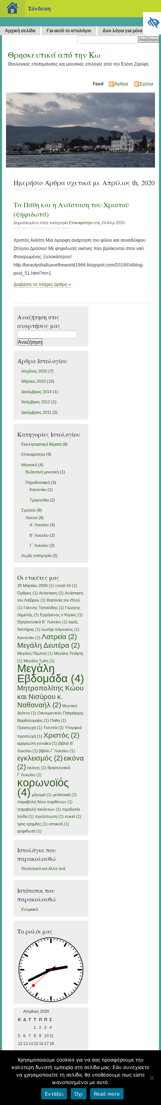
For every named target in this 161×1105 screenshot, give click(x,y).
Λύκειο (31, 517)
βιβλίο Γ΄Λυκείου (57, 751)
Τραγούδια (39, 500)
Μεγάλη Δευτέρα (48, 645)
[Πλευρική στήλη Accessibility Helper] (152, 21)
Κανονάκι (38, 489)
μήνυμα (42, 794)
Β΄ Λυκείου (39, 535)
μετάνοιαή (65, 794)
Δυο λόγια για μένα (122, 30)
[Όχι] (151, 1077)
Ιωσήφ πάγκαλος (60, 629)
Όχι (79, 1094)
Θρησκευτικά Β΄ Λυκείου (42, 622)
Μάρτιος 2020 (33, 381)
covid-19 (66, 585)
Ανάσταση (51, 593)
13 (25, 1043)
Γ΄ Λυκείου (39, 545)
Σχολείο (28, 510)
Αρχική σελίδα (20, 30)
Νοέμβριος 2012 (35, 402)
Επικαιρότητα (80, 222)
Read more (107, 1094)
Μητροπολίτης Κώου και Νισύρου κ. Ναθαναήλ (50, 696)
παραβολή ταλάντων (39, 809)
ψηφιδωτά (29, 831)
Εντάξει (54, 1094)
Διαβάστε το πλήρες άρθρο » (42, 284)
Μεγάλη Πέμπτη (35, 653)
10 (46, 1035)
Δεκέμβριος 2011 (36, 412)
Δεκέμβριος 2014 (36, 391)
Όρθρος (27, 593)
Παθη (58, 720)
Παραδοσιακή (37, 482)
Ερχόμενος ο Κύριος (61, 614)
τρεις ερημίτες (32, 824)
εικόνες (36, 767)
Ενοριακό (29, 909)
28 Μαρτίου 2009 (35, 585)
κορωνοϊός (43, 787)
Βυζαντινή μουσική (42, 472)
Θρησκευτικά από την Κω (54, 54)
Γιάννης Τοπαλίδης (44, 607)
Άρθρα (121, 84)
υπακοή (59, 824)
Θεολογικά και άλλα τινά (43, 868)
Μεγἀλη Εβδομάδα (50, 673)
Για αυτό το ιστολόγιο (69, 30)
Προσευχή (29, 727)
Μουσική (29, 465)
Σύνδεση (39, 8)
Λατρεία (59, 637)
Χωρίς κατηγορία (36, 555)
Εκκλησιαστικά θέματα (41, 444)
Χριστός (61, 735)
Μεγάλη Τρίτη (39, 661)
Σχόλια (146, 84)
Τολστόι (53, 727)
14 (30, 1043)
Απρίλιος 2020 (34, 371)
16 (41, 1043)
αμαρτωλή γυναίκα (37, 743)
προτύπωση (49, 816)
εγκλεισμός (40, 758)
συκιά (73, 816)
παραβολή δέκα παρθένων (45, 802)
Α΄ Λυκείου (39, 525)
